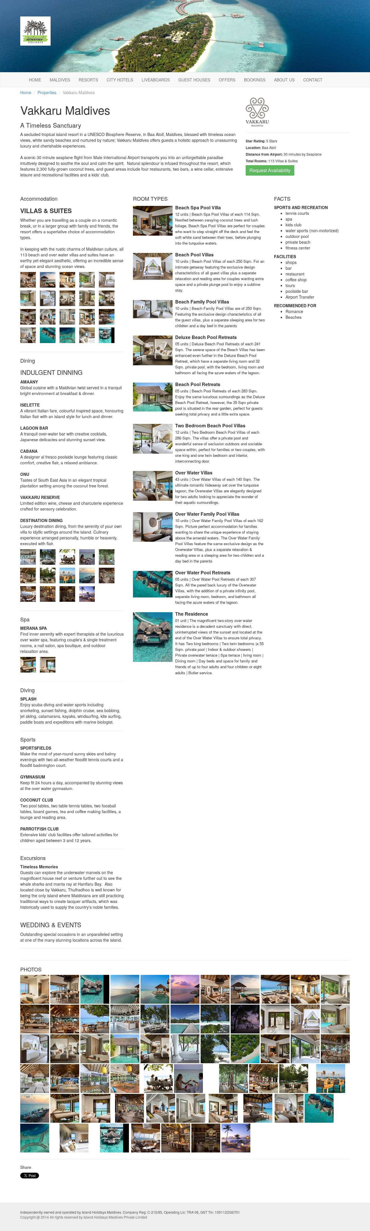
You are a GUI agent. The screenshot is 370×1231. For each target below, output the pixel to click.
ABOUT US (284, 80)
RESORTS (88, 80)
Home (25, 92)
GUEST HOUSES (194, 80)
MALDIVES (60, 80)
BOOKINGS (254, 80)
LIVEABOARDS (156, 80)
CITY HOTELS (120, 80)
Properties (47, 92)
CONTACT (313, 80)
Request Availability (270, 170)
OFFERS (227, 80)
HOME (35, 80)
